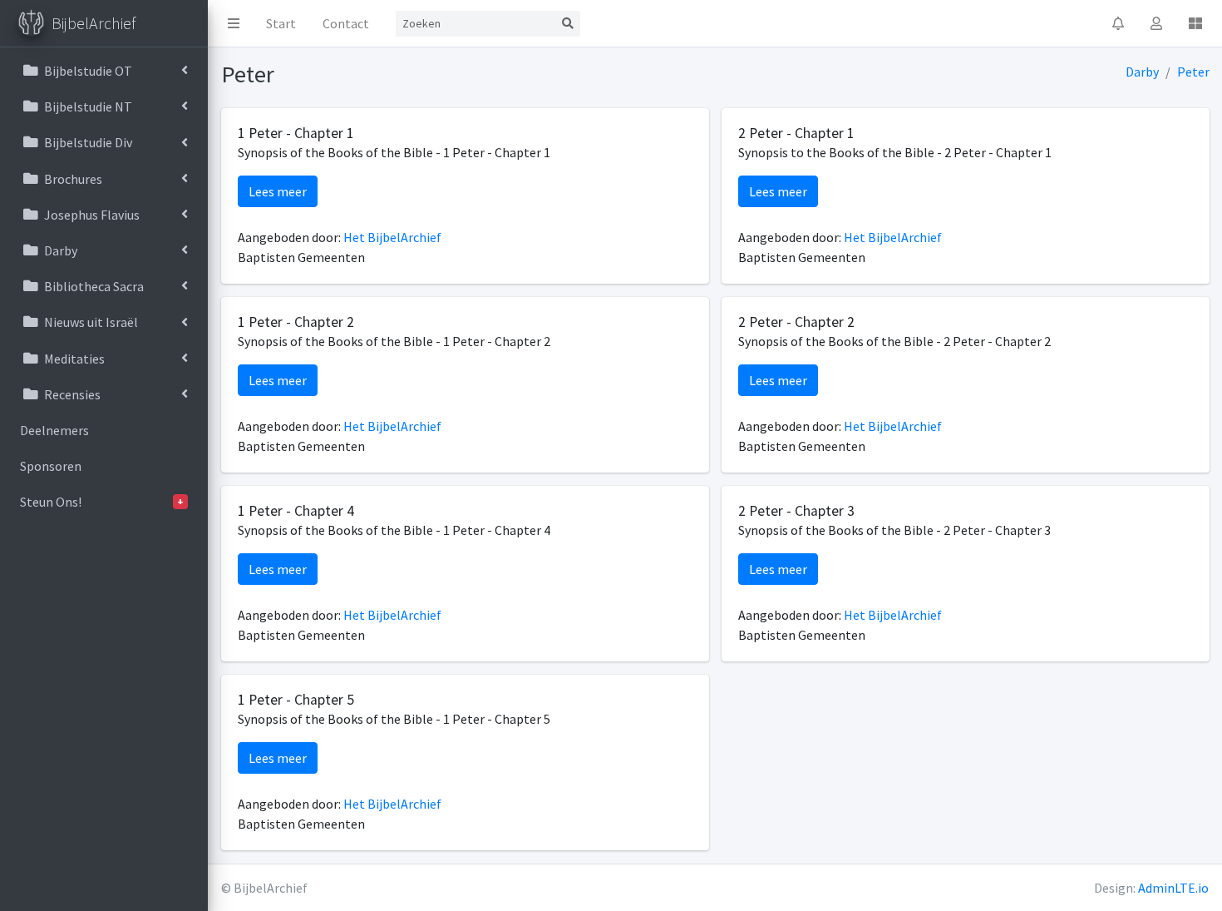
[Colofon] (1195, 23)
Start (281, 23)
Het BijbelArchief (392, 237)
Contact (346, 23)
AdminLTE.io (1173, 887)
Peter (1193, 71)
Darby (1142, 71)
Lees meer (278, 191)
